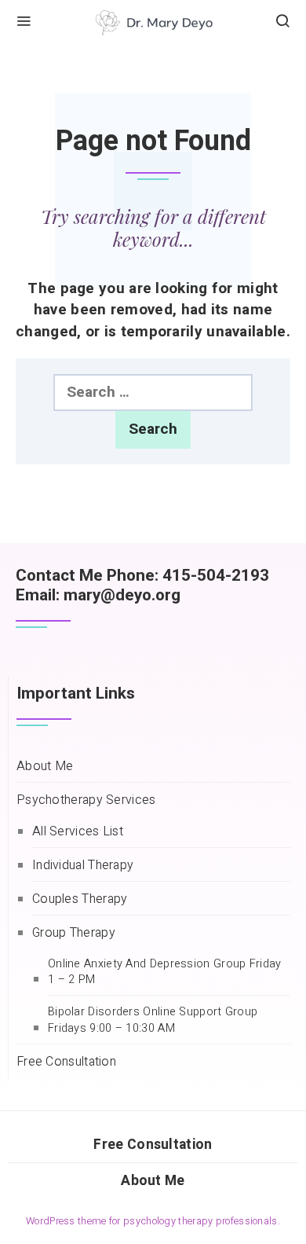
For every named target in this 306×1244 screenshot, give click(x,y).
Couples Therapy (80, 899)
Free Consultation (66, 1062)
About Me (44, 767)
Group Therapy (73, 933)
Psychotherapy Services (86, 800)
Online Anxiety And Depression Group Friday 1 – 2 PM (165, 972)
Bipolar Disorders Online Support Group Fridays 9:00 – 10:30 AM (152, 1020)
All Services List (77, 832)
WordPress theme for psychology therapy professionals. (153, 1221)
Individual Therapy (82, 866)
